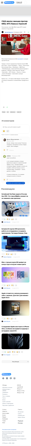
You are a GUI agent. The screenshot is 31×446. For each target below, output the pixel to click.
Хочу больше (15, 361)
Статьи (4, 409)
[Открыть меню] (2, 3)
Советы (20, 409)
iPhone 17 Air (20, 392)
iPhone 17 (19, 389)
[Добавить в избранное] (24, 32)
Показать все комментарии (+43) (15, 183)
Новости (19, 112)
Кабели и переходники (7, 403)
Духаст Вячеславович (13, 139)
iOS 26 (19, 385)
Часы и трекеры (6, 396)
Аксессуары (5, 413)
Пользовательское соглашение (9, 429)
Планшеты (4, 394)
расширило (21, 59)
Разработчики (21, 415)
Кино (3, 422)
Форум (4, 417)
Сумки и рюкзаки (6, 401)
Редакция (20, 421)
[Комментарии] (3, 254)
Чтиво (4, 421)
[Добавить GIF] (8, 131)
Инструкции (20, 411)
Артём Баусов (6, 222)
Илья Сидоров (6, 354)
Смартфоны (5, 392)
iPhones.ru (5, 443)
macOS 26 (20, 387)
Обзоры (4, 385)
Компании (5, 419)
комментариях (14, 134)
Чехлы (4, 398)
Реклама (20, 423)
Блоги (4, 415)
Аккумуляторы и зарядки (6, 389)
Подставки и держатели (8, 405)
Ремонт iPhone (21, 417)
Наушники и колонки (7, 387)
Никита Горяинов (7, 257)
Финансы (12, 112)
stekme (9, 156)
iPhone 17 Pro (20, 391)
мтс (8, 112)
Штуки (3, 399)
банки (3, 112)
